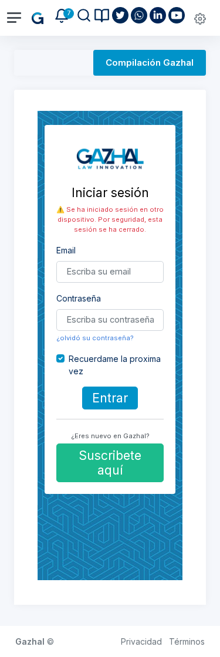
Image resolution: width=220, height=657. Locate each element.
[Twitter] (121, 15)
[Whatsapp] (140, 15)
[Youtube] (177, 15)
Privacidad (141, 641)
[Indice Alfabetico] (102, 15)
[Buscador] (84, 15)
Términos (187, 641)
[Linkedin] (159, 15)
